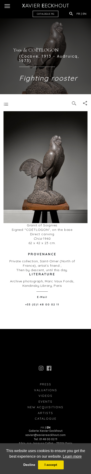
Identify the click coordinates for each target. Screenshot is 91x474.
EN (84, 13)
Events (45, 401)
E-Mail (42, 297)
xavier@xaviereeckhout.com (45, 435)
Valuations (45, 390)
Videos (45, 396)
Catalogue (45, 418)
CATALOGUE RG (45, 13)
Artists (45, 413)
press (45, 384)
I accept (51, 465)
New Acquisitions (45, 407)
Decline (29, 465)
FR (78, 13)
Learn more (72, 456)
